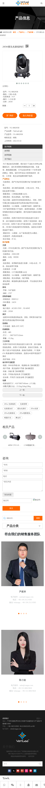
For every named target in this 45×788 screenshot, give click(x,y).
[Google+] (22, 770)
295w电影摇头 (25, 413)
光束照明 (23, 404)
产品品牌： (8, 131)
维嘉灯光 (7, 418)
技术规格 (8, 147)
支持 (32, 756)
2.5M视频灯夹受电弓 (30, 445)
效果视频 (8, 155)
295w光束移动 (9, 413)
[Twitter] (13, 770)
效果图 (7, 151)
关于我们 (8, 159)
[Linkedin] (34, 770)
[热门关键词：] (40, 763)
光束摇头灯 (8, 409)
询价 (11, 115)
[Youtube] (18, 770)
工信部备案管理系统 (30, 754)
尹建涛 (22, 591)
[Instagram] (26, 770)
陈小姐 (22, 680)
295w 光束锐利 (10, 404)
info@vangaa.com (15, 729)
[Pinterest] (30, 770)
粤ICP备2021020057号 (15, 754)
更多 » (38, 718)
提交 (11, 508)
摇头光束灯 (21, 409)
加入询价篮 (28, 115)
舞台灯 (18, 418)
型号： (7, 128)
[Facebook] (9, 770)
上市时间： (8, 141)
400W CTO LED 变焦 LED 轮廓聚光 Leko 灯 (14, 445)
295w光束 (34, 409)
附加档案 (8, 495)
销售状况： (8, 138)
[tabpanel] (22, 575)
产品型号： (8, 134)
